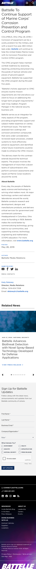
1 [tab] (11, 374)
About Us (22, 506)
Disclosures (17, 554)
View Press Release (11, 365)
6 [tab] (20, 374)
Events (20, 514)
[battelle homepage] (8, 3)
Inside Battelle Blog (8, 509)
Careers (20, 511)
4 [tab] (17, 374)
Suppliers (5, 525)
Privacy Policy (6, 554)
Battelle (14, 49)
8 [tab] (24, 374)
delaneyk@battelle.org (17, 291)
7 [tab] (22, 374)
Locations (5, 528)
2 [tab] (13, 374)
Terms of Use (26, 554)
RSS (10, 556)
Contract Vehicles (8, 523)
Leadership (22, 509)
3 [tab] (15, 374)
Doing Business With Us (8, 519)
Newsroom (6, 506)
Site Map (5, 556)
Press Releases (7, 514)
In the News (6, 511)
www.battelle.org (25, 241)
